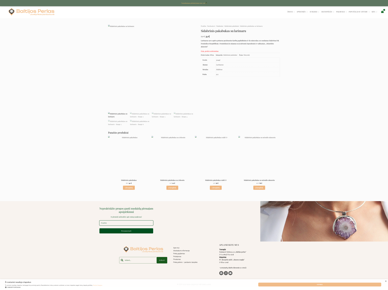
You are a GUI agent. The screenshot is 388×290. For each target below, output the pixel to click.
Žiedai (290, 12)
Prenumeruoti (126, 231)
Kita (373, 12)
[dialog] (194, 284)
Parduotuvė (211, 26)
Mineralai (247, 55)
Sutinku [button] (320, 284)
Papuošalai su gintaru (358, 12)
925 (217, 74)
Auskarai (313, 12)
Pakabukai (340, 12)
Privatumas (177, 259)
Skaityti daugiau (97, 285)
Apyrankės (301, 12)
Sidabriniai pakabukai (231, 26)
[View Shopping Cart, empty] (382, 12)
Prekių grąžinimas (179, 254)
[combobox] (138, 260)
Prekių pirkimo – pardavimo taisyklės (185, 262)
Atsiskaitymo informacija (181, 251)
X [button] (206, 3)
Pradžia (203, 26)
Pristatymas (177, 256)
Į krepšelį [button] (129, 188)
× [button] (385, 281)
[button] (53, 287)
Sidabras (219, 69)
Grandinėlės (326, 12)
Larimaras (219, 65)
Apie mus (176, 248)
